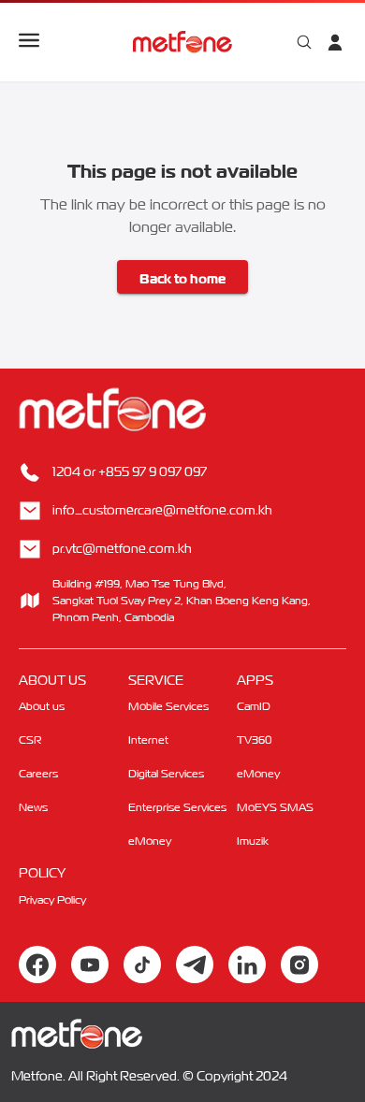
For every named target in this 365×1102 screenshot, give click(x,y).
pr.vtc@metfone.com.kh (122, 548)
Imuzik (253, 841)
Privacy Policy (52, 899)
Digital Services (166, 773)
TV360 (254, 739)
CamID (253, 706)
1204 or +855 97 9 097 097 (129, 471)
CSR (30, 739)
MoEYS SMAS (275, 807)
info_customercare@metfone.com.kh (162, 509)
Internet (148, 739)
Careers (38, 773)
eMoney (149, 841)
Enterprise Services (177, 807)
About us (42, 706)
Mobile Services (168, 706)
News (33, 807)
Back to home (182, 277)
